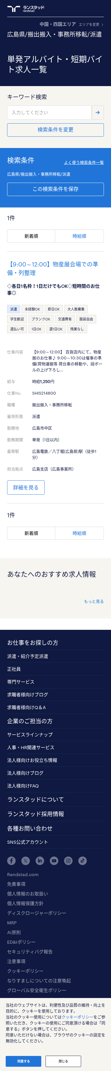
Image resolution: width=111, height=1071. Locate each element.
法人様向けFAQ (23, 785)
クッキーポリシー (25, 971)
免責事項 (16, 884)
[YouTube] (54, 861)
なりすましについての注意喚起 (39, 980)
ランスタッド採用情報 (35, 813)
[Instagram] (68, 861)
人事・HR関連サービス (30, 747)
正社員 (14, 669)
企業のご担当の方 (30, 721)
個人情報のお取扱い (27, 893)
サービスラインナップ (30, 734)
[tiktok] (82, 861)
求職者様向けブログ (27, 694)
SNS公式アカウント (27, 842)
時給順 (79, 236)
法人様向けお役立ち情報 (32, 760)
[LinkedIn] (40, 861)
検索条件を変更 (55, 129)
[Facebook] (11, 861)
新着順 (31, 236)
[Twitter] (25, 861)
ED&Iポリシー (21, 942)
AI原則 (14, 932)
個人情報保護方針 (25, 903)
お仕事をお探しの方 (32, 642)
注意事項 (16, 961)
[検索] (98, 112)
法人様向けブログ (25, 773)
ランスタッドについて (35, 799)
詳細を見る (26, 487)
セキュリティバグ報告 (30, 951)
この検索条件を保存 (55, 189)
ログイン (90, 8)
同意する (23, 1061)
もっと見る (94, 601)
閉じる (63, 1061)
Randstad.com (23, 874)
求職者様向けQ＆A (26, 707)
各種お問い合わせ (30, 828)
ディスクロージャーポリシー (36, 913)
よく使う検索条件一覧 (84, 162)
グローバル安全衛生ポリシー (36, 990)
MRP (12, 922)
